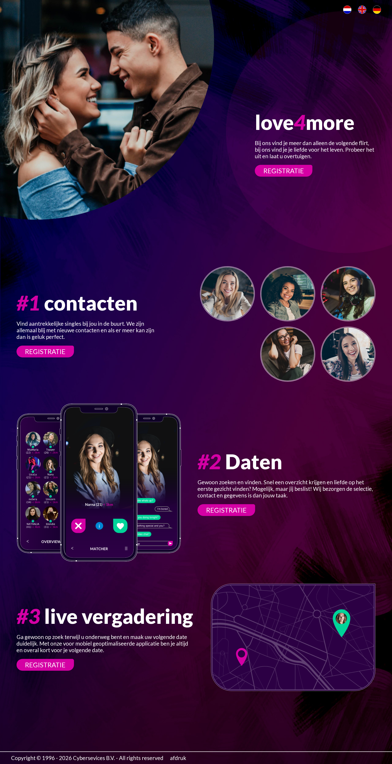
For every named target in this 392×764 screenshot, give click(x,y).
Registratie (283, 171)
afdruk (178, 758)
